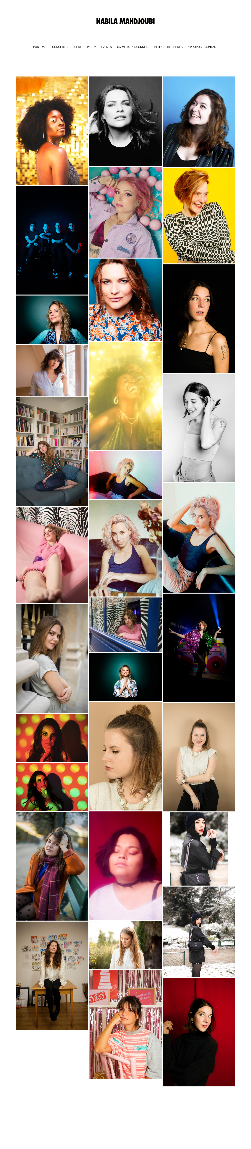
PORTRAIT (40, 47)
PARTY (91, 47)
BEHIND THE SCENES (168, 47)
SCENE (77, 47)
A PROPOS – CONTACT (203, 47)
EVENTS (106, 47)
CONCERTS (59, 47)
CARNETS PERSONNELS (133, 47)
